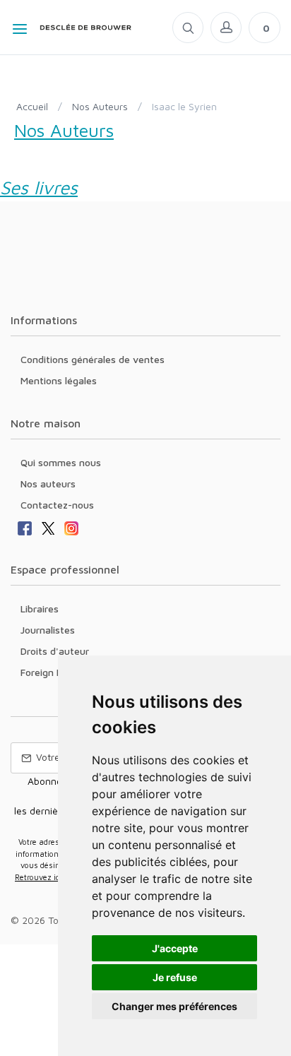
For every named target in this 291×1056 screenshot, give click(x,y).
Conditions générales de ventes (92, 359)
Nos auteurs (48, 483)
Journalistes (47, 630)
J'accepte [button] (175, 948)
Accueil (32, 106)
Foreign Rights (52, 672)
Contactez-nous (57, 505)
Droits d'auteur (54, 651)
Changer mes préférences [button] (174, 1006)
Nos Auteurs (100, 106)
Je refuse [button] (175, 977)
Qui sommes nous (60, 462)
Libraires (39, 609)
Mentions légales (58, 380)
